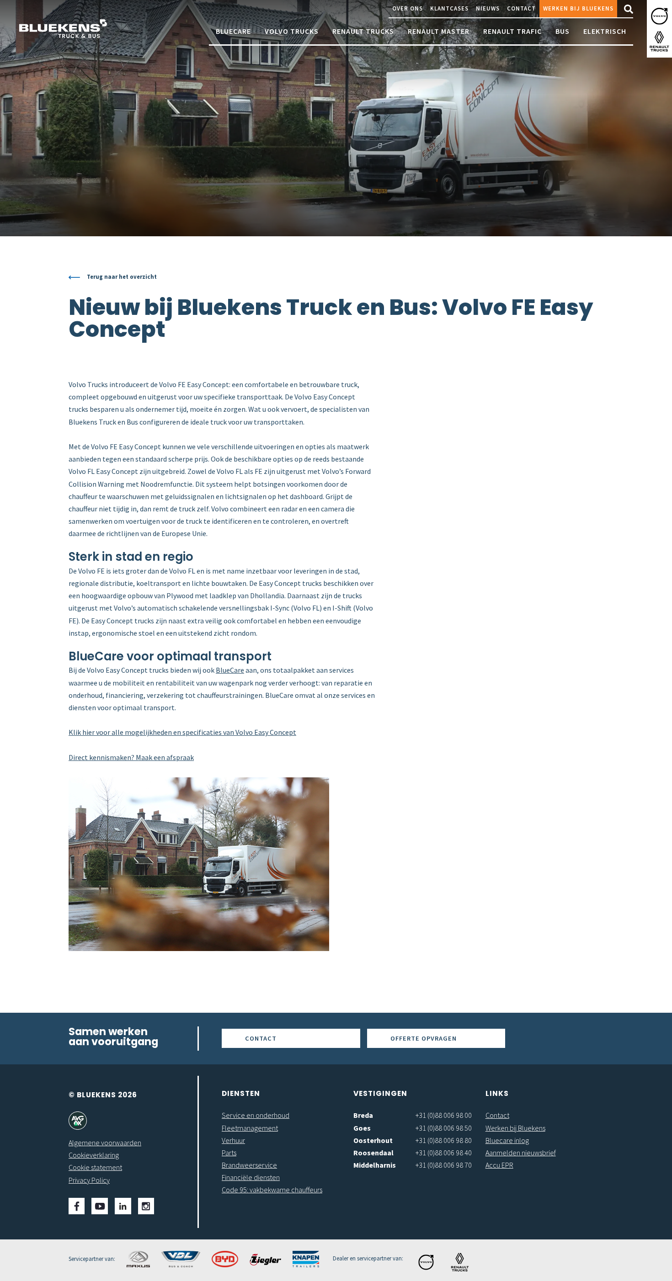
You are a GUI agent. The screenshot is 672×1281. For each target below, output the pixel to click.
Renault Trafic (512, 31)
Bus (562, 31)
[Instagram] (146, 1206)
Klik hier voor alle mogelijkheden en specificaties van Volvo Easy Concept (182, 732)
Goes (362, 1127)
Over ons (407, 8)
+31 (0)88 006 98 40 (444, 1152)
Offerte (423, 1038)
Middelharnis (374, 1164)
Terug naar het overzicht (122, 276)
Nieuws (488, 8)
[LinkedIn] (123, 1206)
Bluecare (233, 31)
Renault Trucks (363, 31)
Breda (363, 1115)
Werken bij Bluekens (578, 8)
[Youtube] (99, 1206)
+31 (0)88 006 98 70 (444, 1164)
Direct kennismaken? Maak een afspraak (131, 757)
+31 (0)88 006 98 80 (444, 1140)
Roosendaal (373, 1152)
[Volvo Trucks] (659, 16)
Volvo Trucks (292, 31)
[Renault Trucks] (659, 41)
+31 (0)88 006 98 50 (444, 1127)
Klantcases (449, 8)
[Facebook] (77, 1206)
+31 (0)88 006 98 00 (444, 1115)
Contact (521, 8)
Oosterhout (373, 1140)
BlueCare (230, 670)
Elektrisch (604, 31)
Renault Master (438, 31)
